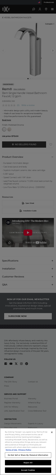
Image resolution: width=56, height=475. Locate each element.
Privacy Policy (24, 450)
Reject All (28, 463)
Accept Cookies (28, 470)
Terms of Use (12, 450)
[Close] (52, 432)
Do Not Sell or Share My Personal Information (28, 455)
